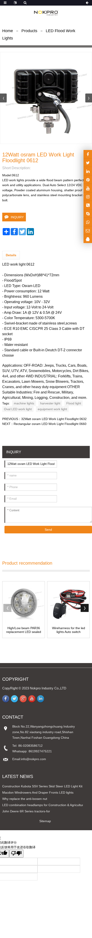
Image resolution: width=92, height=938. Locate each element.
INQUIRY (17, 217)
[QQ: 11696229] (88, 239)
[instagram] (88, 188)
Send (48, 529)
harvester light (50, 403)
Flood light (73, 403)
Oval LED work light (18, 409)
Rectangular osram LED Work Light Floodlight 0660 (50, 424)
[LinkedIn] (88, 171)
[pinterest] (88, 179)
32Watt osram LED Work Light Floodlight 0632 (54, 419)
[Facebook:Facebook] (88, 154)
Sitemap (45, 821)
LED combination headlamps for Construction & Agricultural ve (46, 805)
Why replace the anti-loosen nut (24, 799)
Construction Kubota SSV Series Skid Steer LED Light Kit (42, 786)
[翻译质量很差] (16, 854)
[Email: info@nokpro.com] (88, 230)
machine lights (24, 403)
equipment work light (52, 409)
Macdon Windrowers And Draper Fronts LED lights (37, 792)
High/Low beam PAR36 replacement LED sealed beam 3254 (23, 630)
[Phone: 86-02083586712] (88, 205)
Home (7, 31)
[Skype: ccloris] (88, 213)
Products (29, 31)
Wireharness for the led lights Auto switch (68, 630)
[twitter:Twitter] (88, 162)
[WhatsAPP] (88, 222)
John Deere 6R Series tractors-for (26, 811)
